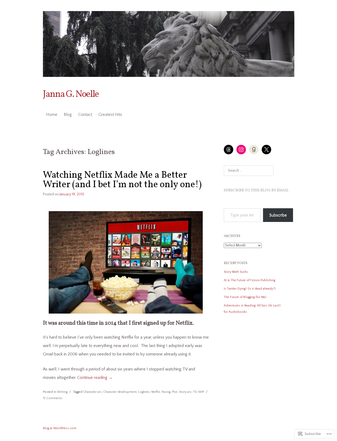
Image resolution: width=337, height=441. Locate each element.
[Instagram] (241, 149)
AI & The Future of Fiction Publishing (249, 280)
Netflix (155, 392)
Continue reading (95, 377)
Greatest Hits (110, 114)
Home (51, 114)
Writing (62, 392)
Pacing (166, 392)
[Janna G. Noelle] (168, 44)
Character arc (92, 392)
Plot (174, 392)
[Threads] (228, 149)
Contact (85, 114)
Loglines (144, 392)
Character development (120, 392)
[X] (266, 149)
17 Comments (52, 398)
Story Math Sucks (236, 272)
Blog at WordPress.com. (60, 428)
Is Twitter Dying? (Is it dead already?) (250, 288)
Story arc (185, 392)
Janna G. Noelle (71, 94)
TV (195, 392)
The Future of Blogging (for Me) (245, 297)
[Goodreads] (254, 149)
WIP (201, 392)
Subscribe (278, 215)
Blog (68, 114)
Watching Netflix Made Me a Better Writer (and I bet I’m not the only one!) (122, 180)
